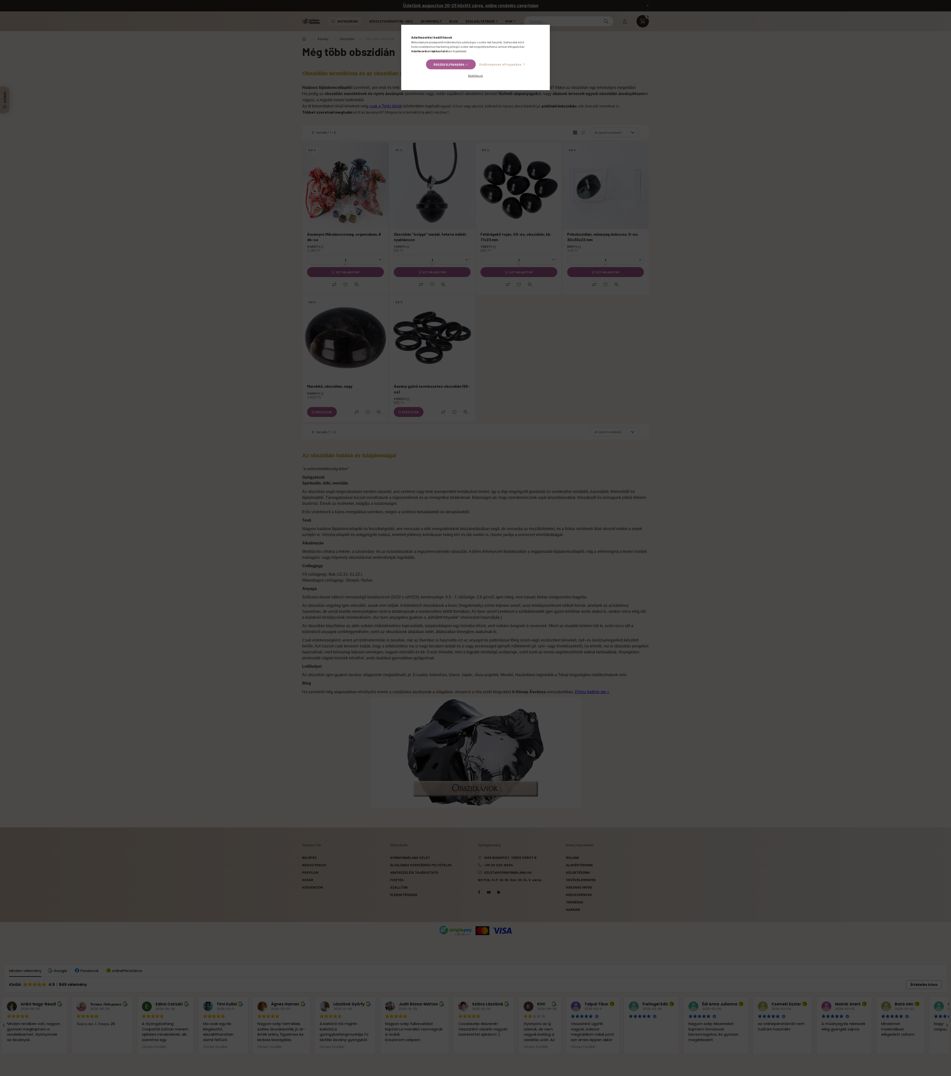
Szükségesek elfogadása (500, 64)
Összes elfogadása (448, 64)
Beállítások (475, 75)
